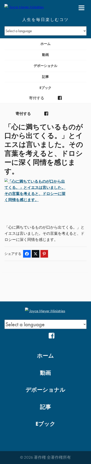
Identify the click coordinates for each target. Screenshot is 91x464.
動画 (45, 54)
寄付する (36, 98)
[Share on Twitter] (35, 254)
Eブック (45, 88)
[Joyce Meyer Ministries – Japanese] (25, 8)
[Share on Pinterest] (44, 254)
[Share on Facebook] (27, 254)
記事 (45, 77)
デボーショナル (45, 66)
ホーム (45, 43)
